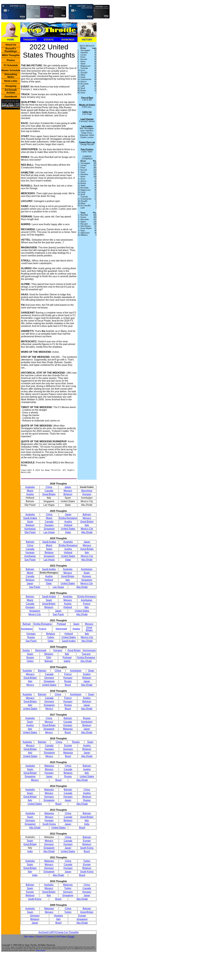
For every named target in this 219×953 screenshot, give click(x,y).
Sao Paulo (30, 559)
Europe (68, 745)
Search (40, 936)
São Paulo (30, 532)
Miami (30, 490)
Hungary (86, 494)
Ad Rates (61, 936)
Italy (87, 525)
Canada (49, 490)
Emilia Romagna (68, 518)
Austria (30, 494)
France (86, 603)
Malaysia (68, 729)
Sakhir (67, 661)
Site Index (29, 936)
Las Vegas (49, 532)
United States (68, 528)
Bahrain (87, 514)
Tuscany (86, 654)
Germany (49, 677)
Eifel (48, 657)
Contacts (50, 936)
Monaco (68, 490)
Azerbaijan (30, 528)
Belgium (67, 494)
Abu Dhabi (87, 532)
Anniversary (89, 650)
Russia (31, 637)
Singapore (49, 528)
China (49, 487)
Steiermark (61, 629)
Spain (30, 521)
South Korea (49, 824)
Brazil (68, 685)
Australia (30, 487)
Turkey (50, 637)
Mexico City (87, 528)
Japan (68, 487)
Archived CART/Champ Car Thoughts (58, 932)
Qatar (68, 532)
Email (71, 936)
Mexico (30, 685)
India (86, 824)
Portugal (61, 624)
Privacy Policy (40, 950)
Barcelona (86, 490)
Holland (68, 525)
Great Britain (49, 494)
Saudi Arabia (30, 518)
